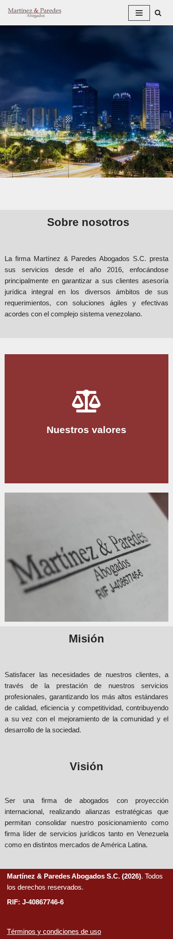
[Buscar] (158, 12)
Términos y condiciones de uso (54, 931)
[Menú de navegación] (139, 13)
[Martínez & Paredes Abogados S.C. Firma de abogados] (34, 12)
